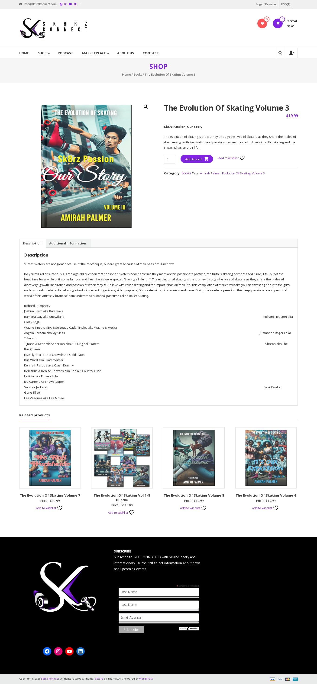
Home (24, 53)
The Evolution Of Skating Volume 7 (50, 495)
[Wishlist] (262, 23)
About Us (125, 53)
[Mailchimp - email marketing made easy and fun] (189, 628)
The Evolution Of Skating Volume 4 (266, 495)
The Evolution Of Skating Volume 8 (194, 495)
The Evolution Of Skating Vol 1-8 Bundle (122, 497)
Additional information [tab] (67, 243)
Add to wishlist (228, 158)
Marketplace (94, 53)
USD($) (285, 4)
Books (137, 74)
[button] (146, 107)
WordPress (146, 678)
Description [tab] (32, 243)
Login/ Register (266, 4)
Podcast (65, 53)
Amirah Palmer (210, 173)
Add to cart (193, 159)
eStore (99, 678)
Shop (42, 53)
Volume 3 (258, 173)
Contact (151, 53)
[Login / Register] (292, 53)
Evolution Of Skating (236, 173)
